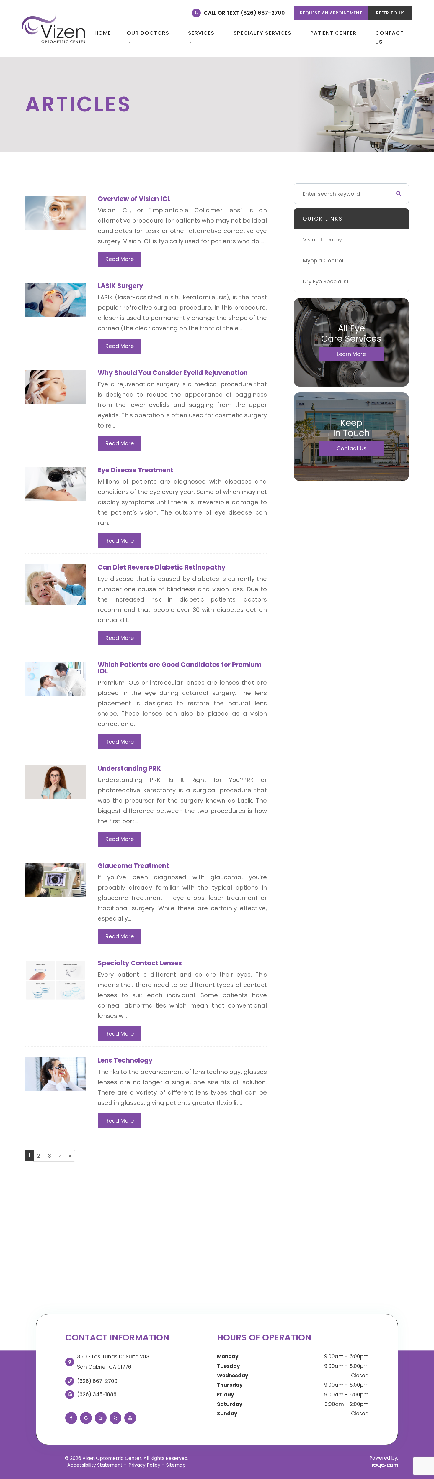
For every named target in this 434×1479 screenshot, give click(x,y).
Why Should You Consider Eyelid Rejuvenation (173, 372)
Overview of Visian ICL (134, 198)
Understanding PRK (129, 768)
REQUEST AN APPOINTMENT (331, 13)
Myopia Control (323, 260)
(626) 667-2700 (97, 1381)
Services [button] (201, 33)
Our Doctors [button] (148, 33)
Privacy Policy (144, 1465)
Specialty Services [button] (262, 33)
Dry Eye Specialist (326, 281)
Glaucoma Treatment (133, 865)
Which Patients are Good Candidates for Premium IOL (179, 668)
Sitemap (176, 1465)
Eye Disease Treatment (135, 470)
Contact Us (389, 37)
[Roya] (385, 1465)
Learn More (351, 354)
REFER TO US (390, 13)
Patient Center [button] (333, 33)
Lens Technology (125, 1060)
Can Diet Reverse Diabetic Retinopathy (162, 567)
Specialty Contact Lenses (140, 963)
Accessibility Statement (95, 1465)
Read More (119, 259)
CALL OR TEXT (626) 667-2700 (244, 13)
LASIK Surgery (120, 285)
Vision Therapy (322, 239)
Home (102, 33)
